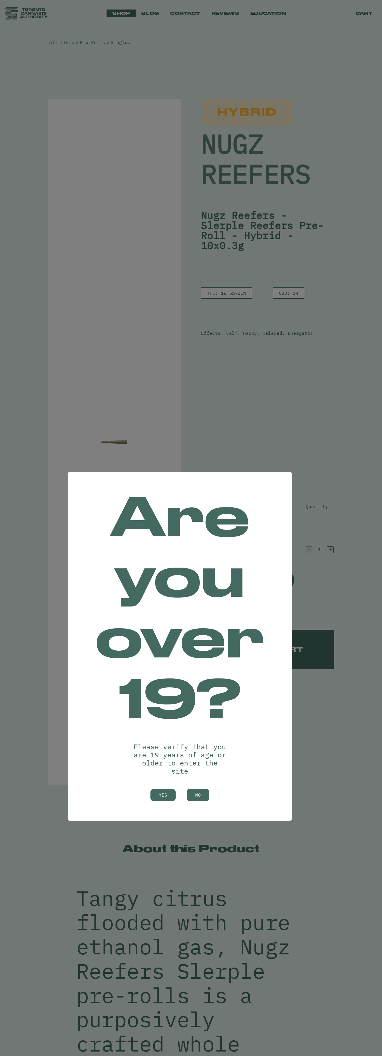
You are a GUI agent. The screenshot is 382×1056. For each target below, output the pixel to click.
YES (163, 795)
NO (198, 795)
